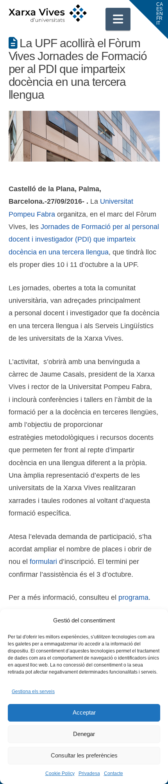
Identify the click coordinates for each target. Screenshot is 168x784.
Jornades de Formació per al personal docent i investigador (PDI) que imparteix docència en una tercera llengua (84, 239)
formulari (44, 561)
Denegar (84, 734)
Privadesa (89, 773)
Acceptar (84, 712)
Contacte (113, 773)
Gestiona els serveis (33, 691)
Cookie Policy (60, 773)
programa (133, 597)
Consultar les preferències (84, 755)
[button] (117, 19)
